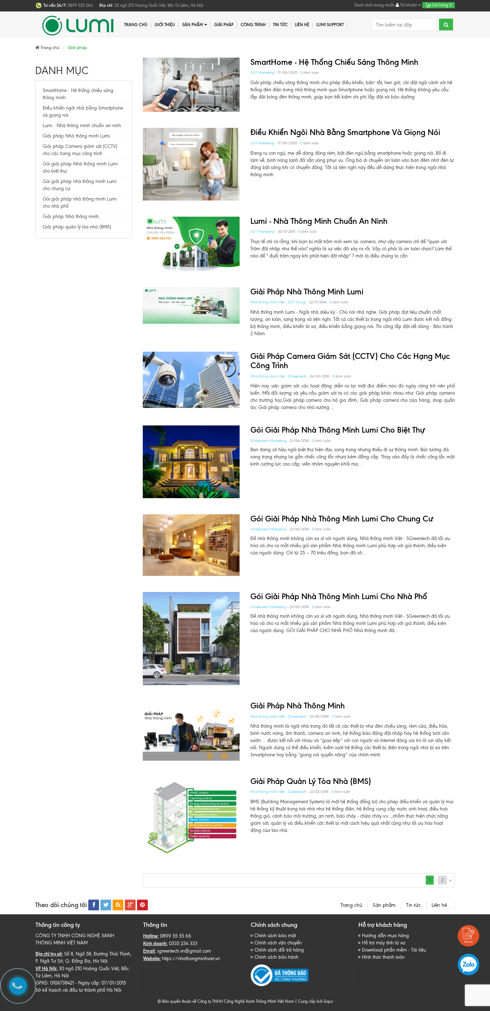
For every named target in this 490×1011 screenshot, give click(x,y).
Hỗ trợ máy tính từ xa (383, 942)
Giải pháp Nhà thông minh (71, 216)
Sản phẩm (384, 905)
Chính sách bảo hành (276, 957)
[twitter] (105, 905)
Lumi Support (330, 24)
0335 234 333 (183, 943)
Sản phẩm (192, 24)
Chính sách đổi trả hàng (279, 950)
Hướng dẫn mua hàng (385, 935)
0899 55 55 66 (175, 936)
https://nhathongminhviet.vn (191, 958)
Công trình (253, 24)
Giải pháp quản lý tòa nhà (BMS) (77, 227)
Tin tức (280, 24)
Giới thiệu (165, 24)
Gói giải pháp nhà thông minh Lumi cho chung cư (341, 519)
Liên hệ (302, 24)
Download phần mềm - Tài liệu (394, 950)
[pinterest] (142, 905)
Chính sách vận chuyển (278, 942)
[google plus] (130, 905)
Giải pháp (224, 24)
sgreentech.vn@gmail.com (184, 951)
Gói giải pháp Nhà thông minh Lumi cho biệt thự (337, 430)
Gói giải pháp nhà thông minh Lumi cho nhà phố (338, 596)
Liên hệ (440, 905)
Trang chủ (351, 905)
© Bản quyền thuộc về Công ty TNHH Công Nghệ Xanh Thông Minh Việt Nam (225, 1001)
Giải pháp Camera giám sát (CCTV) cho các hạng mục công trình (350, 360)
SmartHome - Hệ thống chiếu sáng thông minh (334, 62)
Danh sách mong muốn (374, 5)
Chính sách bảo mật (275, 935)
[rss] (118, 905)
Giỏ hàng (441, 5)
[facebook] (93, 905)
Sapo (328, 1001)
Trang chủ (135, 24)
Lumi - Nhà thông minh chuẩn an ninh (82, 125)
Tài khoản (408, 5)
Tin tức (413, 905)
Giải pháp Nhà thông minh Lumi (76, 136)
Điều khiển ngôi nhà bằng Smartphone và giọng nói (345, 132)
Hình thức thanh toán (383, 957)
